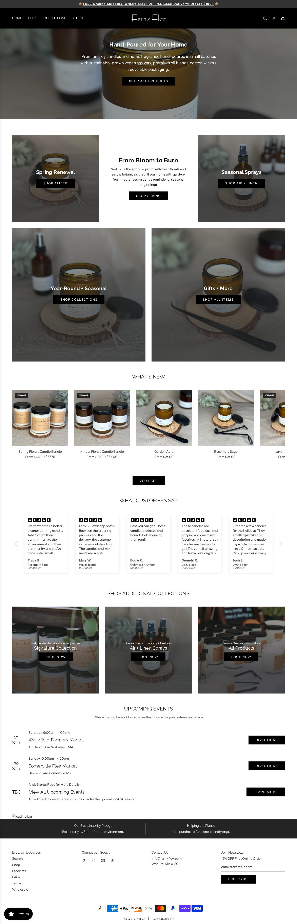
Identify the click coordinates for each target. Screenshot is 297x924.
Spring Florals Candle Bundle (40, 451)
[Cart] (282, 18)
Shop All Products (148, 81)
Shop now (56, 657)
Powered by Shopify (163, 918)
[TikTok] (112, 860)
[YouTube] (102, 860)
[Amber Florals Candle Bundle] (102, 418)
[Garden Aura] (164, 418)
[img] (46, 520)
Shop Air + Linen (241, 183)
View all (149, 481)
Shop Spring (148, 196)
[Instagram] (93, 860)
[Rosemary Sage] (226, 418)
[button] (19, 427)
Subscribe (238, 879)
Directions (267, 740)
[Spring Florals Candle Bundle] (40, 418)
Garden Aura (164, 451)
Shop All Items (218, 299)
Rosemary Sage (226, 451)
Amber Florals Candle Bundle (102, 451)
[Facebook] (83, 860)
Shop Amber (55, 183)
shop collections (78, 299)
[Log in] (274, 18)
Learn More (266, 792)
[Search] (265, 18)
